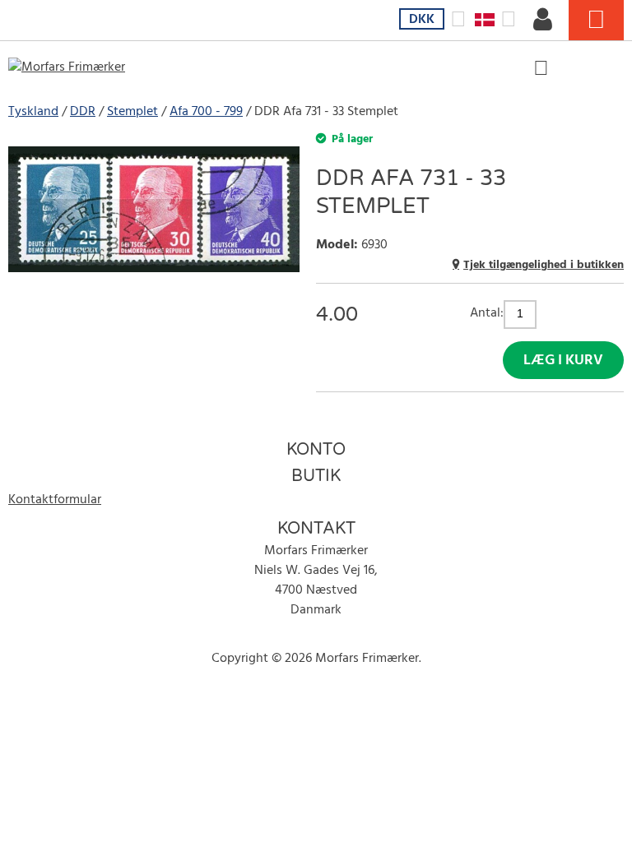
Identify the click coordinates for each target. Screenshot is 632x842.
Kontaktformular (54, 500)
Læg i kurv (563, 360)
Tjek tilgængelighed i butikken (543, 265)
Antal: (487, 313)
